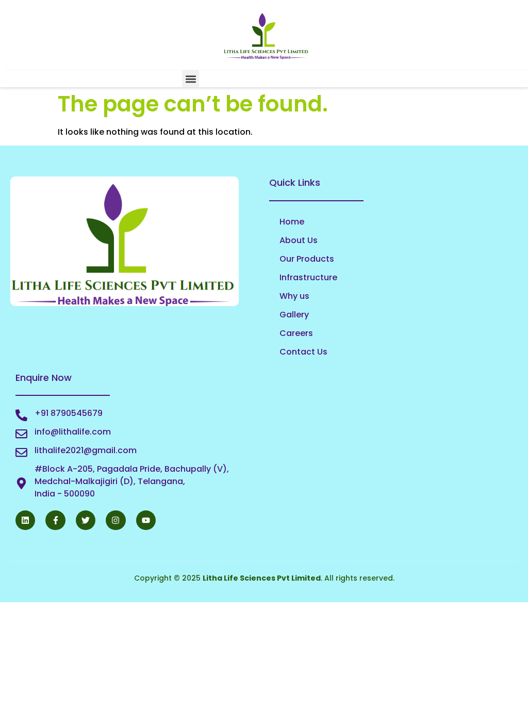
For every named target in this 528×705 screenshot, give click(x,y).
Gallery (294, 315)
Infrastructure (308, 277)
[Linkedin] (25, 520)
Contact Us (303, 352)
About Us (298, 240)
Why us (294, 296)
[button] (190, 78)
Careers (296, 333)
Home (291, 222)
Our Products (306, 259)
